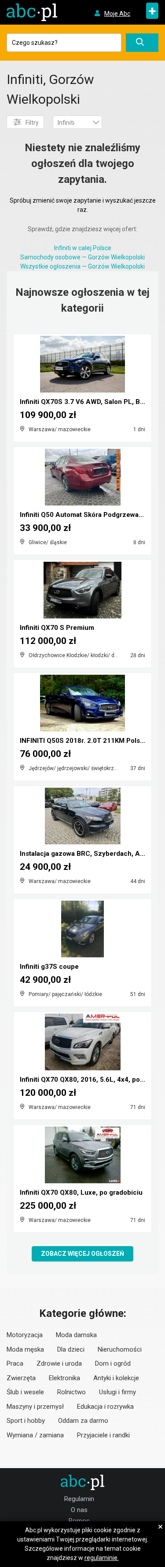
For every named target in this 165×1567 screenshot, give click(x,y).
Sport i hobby (26, 1421)
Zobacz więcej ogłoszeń (82, 1253)
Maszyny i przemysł (35, 1407)
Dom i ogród (113, 1363)
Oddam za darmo (83, 1421)
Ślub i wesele (25, 1392)
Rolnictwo (71, 1392)
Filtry (32, 122)
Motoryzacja (25, 1335)
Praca (15, 1363)
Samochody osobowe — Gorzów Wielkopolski (82, 257)
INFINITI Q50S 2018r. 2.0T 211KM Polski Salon (92, 741)
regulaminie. (101, 1557)
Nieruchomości (120, 1349)
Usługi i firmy (117, 1392)
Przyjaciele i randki (103, 1435)
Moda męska (25, 1349)
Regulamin (79, 1499)
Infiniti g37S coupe (49, 967)
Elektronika (64, 1378)
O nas (79, 1510)
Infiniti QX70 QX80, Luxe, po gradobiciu (81, 1192)
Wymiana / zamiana (35, 1435)
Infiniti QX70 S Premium (57, 628)
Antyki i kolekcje (116, 1378)
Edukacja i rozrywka (105, 1407)
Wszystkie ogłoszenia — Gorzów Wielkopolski (82, 266)
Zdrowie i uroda (59, 1363)
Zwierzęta (21, 1378)
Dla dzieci (70, 1349)
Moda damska (76, 1335)
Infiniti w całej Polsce (82, 247)
